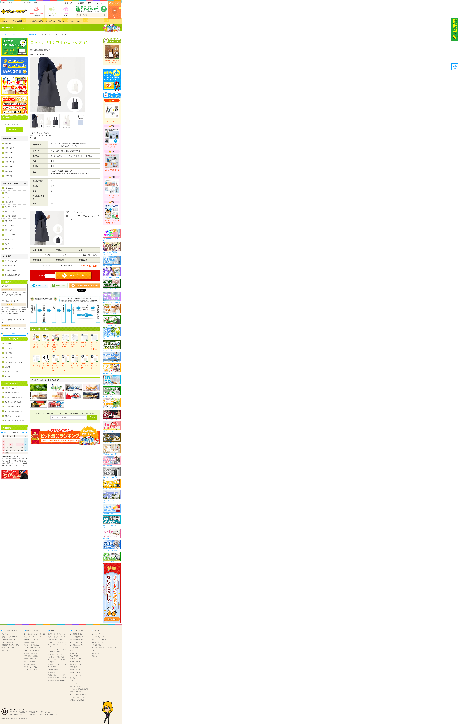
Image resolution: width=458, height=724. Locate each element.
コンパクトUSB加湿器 (36, 365)
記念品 (7, 244)
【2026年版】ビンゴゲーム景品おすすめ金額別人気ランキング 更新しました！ (42, 21)
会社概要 (81, 3)
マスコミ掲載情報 (7, 642)
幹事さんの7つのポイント (32, 648)
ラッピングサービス (98, 637)
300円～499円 (9, 162)
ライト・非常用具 (10, 235)
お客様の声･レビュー (8, 639)
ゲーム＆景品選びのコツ (32, 650)
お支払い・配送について (9, 637)
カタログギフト (97, 650)
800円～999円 (9, 171)
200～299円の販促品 (76, 639)
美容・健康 (8, 221)
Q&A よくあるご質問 (11, 372)
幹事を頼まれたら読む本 (32, 656)
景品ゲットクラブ (57, 630)
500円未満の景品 (53, 669)
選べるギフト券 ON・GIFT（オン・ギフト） (106, 648)
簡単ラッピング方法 (30, 667)
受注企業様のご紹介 (76, 692)
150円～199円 (9, 153)
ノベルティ (20, 28)
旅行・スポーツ (10, 230)
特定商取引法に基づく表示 (13, 362)
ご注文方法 (8, 344)
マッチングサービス (11, 261)
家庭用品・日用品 (10, 216)
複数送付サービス (97, 642)
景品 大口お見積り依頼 (12, 393)
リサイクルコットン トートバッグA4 (65, 367)
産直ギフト (95, 653)
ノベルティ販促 (78, 630)
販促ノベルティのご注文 (12, 416)
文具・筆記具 (9, 202)
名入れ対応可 (9, 188)
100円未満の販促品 (76, 634)
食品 (6, 193)
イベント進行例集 (29, 661)
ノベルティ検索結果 (29, 34)
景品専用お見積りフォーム (56, 680)
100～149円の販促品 (76, 637)
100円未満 (8, 143)
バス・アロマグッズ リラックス (111, 501)
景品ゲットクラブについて (56, 634)
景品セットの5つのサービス (57, 675)
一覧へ (14, 333)
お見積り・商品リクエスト (78, 697)
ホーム (3, 34)
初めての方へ (5, 634)
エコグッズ (8, 197)
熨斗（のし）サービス (99, 639)
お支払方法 (8, 348)
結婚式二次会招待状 (30, 659)
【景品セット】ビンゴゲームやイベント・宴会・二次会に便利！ (57, 644)
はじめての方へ (69, 3)
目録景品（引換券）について (57, 678)
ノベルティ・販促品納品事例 (79, 689)
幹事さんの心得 (29, 642)
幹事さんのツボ (32, 630)
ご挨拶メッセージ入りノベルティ (111, 289)
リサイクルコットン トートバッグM (55, 367)
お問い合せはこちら (11, 388)
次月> (23, 432)
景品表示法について (11, 265)
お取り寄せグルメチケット (100, 645)
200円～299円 (9, 157)
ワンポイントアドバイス (32, 645)
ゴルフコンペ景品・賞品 (56, 657)
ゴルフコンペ (9, 249)
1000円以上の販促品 (76, 645)
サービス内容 (96, 634)
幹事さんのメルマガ (30, 670)
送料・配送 (8, 353)
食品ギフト (95, 656)
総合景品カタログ (54, 672)
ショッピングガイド (11, 630)
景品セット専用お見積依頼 (13, 397)
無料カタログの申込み (77, 700)
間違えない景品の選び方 (32, 653)
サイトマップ (99, 3)
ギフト (96, 630)
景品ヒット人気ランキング (56, 637)
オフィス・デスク (10, 207)
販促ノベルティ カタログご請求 (15, 420)
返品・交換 (8, 358)
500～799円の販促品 (76, 642)
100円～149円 (9, 148)
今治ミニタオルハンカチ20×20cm (94, 346)
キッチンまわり (10, 211)
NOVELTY (7, 27)
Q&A (89, 3)
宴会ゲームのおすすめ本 (32, 639)
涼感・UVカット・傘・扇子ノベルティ (111, 337)
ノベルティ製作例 (10, 270)
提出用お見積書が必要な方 (13, 411)
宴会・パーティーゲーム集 (32, 637)
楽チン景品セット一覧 (55, 639)
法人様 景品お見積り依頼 (13, 402)
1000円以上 (8, 176)
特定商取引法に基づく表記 (10, 645)
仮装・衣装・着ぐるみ (55, 654)
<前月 (5, 432)
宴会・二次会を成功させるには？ (34, 634)
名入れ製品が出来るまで (12, 275)
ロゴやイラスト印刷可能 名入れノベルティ (111, 253)
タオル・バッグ (10, 225)
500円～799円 (9, 166)
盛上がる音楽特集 (29, 664)
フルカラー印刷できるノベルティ (111, 239)
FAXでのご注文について (12, 407)
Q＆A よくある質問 (7, 648)
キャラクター (9, 239)
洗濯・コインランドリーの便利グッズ (111, 526)
